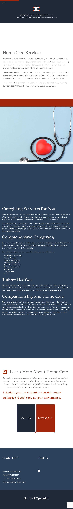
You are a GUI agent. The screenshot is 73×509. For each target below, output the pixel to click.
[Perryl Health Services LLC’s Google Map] (39, 472)
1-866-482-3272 (15, 478)
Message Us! (45, 418)
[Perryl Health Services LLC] (36, 9)
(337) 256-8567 (13, 475)
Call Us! (26, 418)
